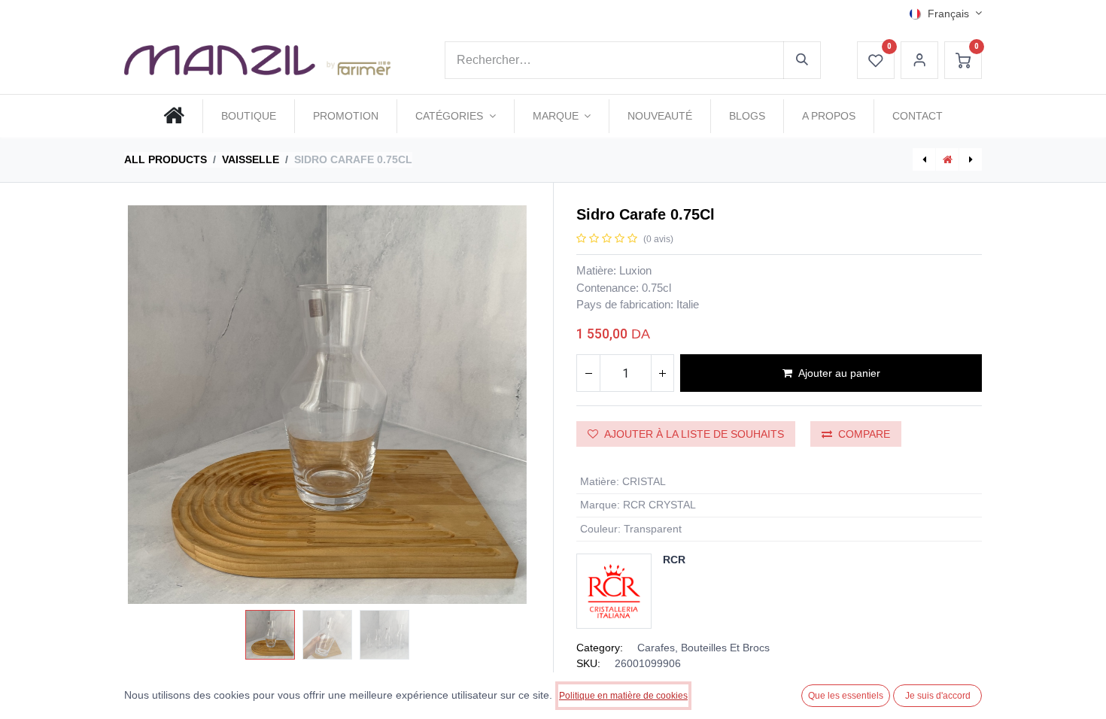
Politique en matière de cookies (623, 695)
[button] (154, 405)
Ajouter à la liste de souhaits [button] (694, 434)
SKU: (588, 663)
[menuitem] (173, 116)
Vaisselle (250, 159)
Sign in (919, 60)
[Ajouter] (662, 373)
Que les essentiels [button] (845, 695)
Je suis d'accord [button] (938, 695)
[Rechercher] (802, 60)
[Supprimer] (588, 373)
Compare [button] (864, 434)
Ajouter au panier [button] (839, 373)
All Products (165, 159)
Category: (599, 648)
